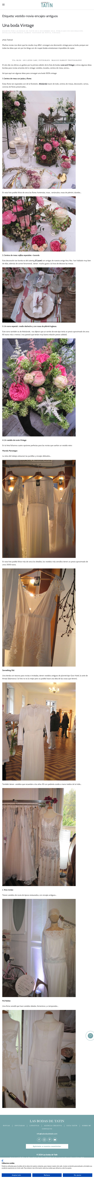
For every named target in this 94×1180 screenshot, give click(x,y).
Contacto (47, 1129)
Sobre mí (86, 1125)
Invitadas (20, 1125)
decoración (76, 31)
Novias (6, 1125)
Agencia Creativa (53, 1125)
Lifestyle (34, 1125)
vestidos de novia (41, 33)
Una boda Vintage (18, 25)
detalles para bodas (12, 33)
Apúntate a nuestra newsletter (47, 1146)
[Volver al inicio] (47, 4)
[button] (3, 4)
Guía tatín (72, 1125)
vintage (56, 33)
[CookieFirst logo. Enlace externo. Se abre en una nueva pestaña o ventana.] (2, 1161)
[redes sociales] (39, 1140)
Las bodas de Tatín (25, 31)
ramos (28, 33)
